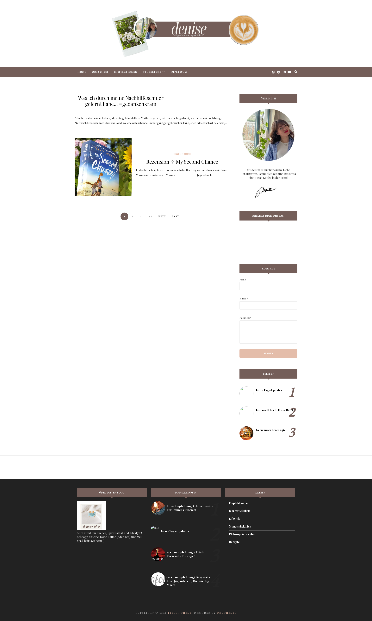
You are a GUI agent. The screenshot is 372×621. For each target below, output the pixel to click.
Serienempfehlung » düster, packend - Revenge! (186, 554)
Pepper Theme (180, 612)
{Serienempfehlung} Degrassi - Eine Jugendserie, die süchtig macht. (188, 581)
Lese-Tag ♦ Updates (269, 390)
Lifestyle (234, 519)
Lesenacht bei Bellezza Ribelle (275, 410)
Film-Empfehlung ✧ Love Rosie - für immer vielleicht (190, 508)
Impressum (179, 72)
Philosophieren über (242, 534)
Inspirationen (125, 72)
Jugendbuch (182, 154)
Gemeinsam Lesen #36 (270, 430)
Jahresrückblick (239, 511)
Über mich (100, 72)
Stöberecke (152, 72)
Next (162, 216)
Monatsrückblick (240, 526)
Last (175, 216)
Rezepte (234, 542)
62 (150, 216)
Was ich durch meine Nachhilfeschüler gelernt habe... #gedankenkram (121, 100)
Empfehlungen (238, 503)
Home (82, 72)
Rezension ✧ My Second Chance (182, 161)
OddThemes (227, 612)
